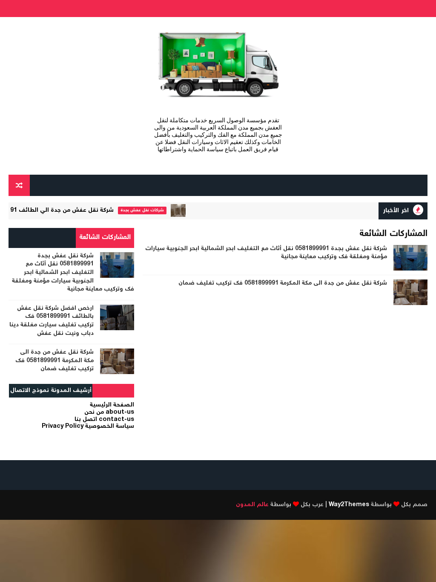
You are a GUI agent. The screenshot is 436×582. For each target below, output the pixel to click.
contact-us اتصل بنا (104, 419)
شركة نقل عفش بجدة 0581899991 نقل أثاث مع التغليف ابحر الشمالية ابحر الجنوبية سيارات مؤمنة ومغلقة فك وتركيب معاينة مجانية (266, 253)
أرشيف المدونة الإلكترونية (71, 392)
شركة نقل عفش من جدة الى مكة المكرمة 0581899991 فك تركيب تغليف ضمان (282, 283)
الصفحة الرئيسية (112, 405)
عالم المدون (252, 505)
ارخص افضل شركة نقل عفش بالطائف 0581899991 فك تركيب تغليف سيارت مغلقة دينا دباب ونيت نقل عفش (51, 321)
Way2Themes (349, 505)
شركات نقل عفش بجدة (149, 210)
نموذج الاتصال (29, 390)
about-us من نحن (109, 412)
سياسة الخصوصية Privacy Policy (88, 426)
